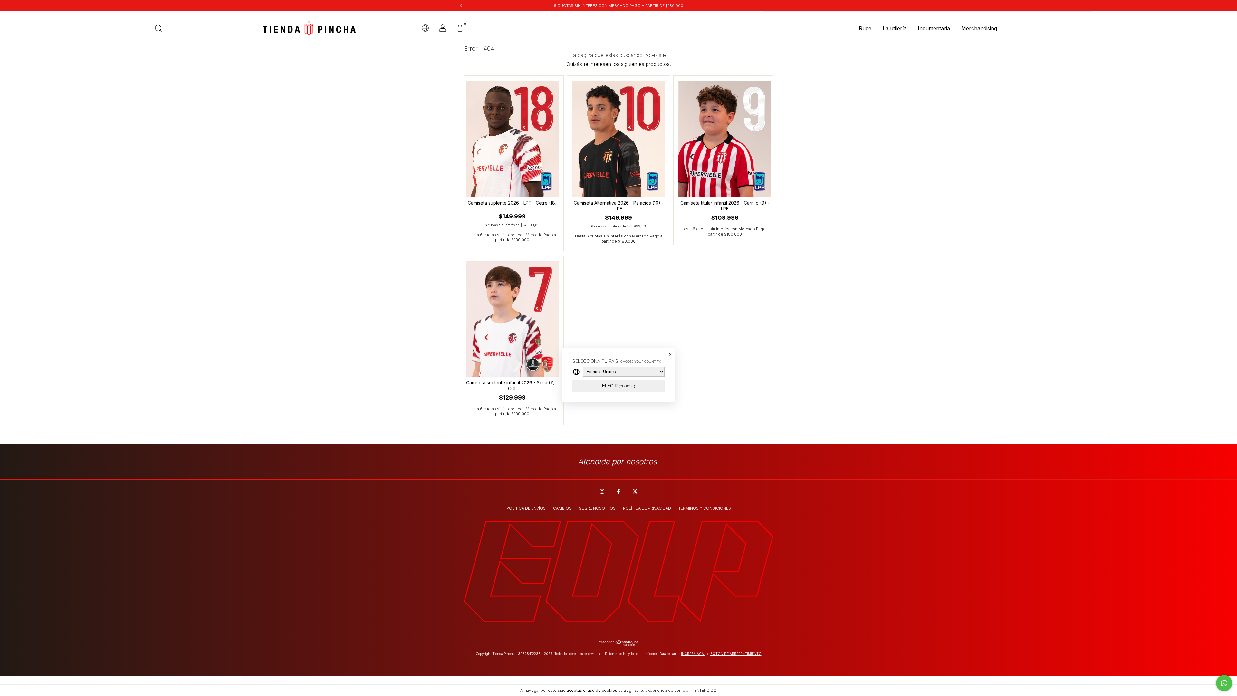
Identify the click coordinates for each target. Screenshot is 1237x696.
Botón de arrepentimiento (736, 654)
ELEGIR (618, 385)
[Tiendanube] (619, 644)
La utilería (894, 28)
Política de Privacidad (647, 508)
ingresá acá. (693, 654)
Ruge (865, 28)
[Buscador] (161, 29)
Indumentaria (934, 28)
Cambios (562, 508)
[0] (457, 29)
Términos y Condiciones (704, 508)
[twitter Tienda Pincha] (635, 491)
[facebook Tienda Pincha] (618, 491)
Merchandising (979, 28)
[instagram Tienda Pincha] (602, 491)
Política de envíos (526, 508)
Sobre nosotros (597, 508)
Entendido (705, 690)
